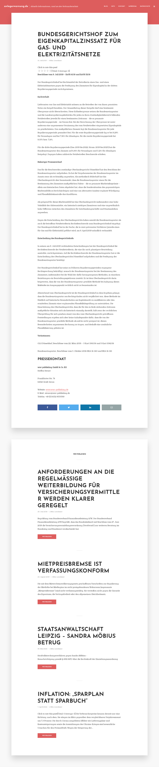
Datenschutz (145, 6)
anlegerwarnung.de (16, 6)
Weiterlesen (47, 536)
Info (113, 6)
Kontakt (121, 6)
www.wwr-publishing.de (57, 390)
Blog (106, 6)
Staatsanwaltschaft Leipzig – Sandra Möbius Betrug (77, 636)
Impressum (133, 6)
